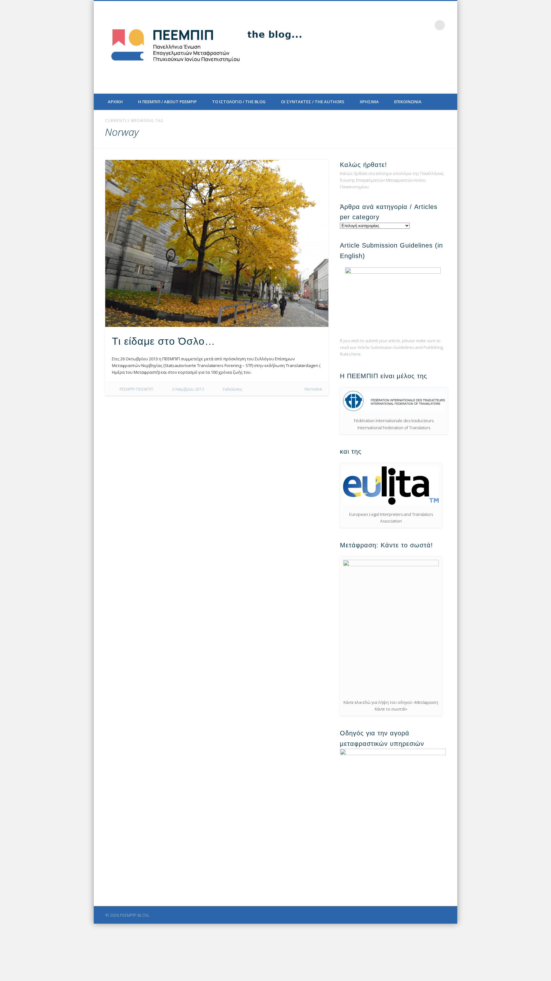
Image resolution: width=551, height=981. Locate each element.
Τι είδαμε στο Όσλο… (163, 341)
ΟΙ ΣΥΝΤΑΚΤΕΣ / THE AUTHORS (312, 102)
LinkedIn (427, 25)
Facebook (387, 25)
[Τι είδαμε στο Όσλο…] (216, 243)
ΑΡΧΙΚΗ (115, 102)
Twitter (400, 25)
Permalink (313, 389)
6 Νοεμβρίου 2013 (188, 389)
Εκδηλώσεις (232, 389)
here (356, 354)
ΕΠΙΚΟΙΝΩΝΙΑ (408, 102)
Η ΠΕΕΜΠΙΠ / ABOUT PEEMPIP (167, 102)
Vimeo (413, 25)
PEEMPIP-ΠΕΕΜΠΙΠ (136, 389)
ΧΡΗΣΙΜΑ (369, 102)
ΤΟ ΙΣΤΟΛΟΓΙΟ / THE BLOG (239, 102)
